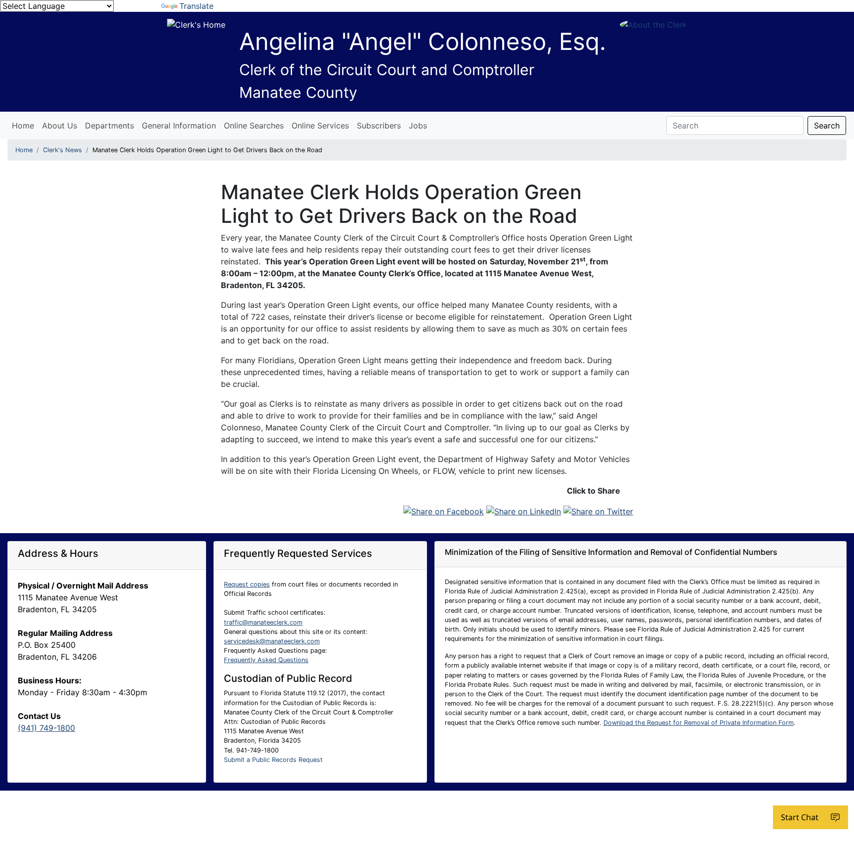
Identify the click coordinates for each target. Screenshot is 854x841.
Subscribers (379, 125)
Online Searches (254, 125)
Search (827, 125)
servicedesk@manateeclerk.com (272, 641)
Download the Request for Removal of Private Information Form (698, 722)
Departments (109, 125)
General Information (179, 125)
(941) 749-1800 (46, 728)
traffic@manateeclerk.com (263, 622)
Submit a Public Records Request (273, 759)
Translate (196, 6)
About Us (59, 125)
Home (23, 125)
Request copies (247, 584)
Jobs (418, 125)
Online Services (320, 125)
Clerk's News (62, 150)
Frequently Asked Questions (266, 660)
